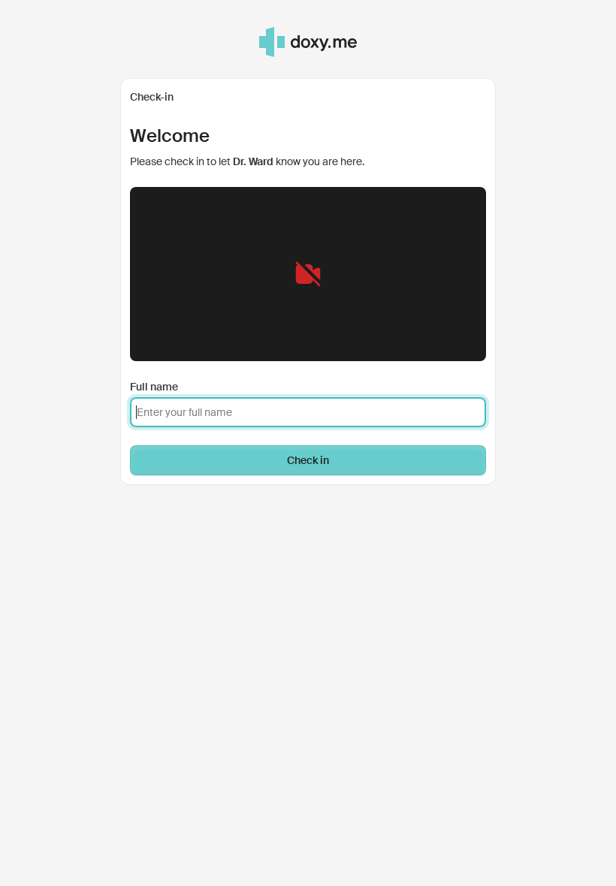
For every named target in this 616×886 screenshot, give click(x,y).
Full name (154, 386)
